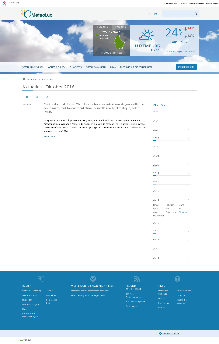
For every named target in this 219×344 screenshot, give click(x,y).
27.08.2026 (120, 27)
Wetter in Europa (56, 67)
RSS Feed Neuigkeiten (135, 301)
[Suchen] (196, 13)
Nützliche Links (184, 290)
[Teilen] (27, 96)
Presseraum (163, 303)
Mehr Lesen (50, 136)
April (155, 208)
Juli (180, 208)
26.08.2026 (102, 27)
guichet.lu (183, 3)
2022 (156, 147)
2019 (156, 173)
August (156, 211)
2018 (156, 182)
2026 (156, 112)
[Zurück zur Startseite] (36, 16)
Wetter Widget (132, 306)
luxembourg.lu (170, 3)
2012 (156, 249)
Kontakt (161, 307)
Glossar (161, 298)
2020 (156, 164)
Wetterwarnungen (96, 67)
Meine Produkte (170, 333)
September (171, 211)
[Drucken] (37, 96)
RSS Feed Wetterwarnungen (134, 295)
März (181, 204)
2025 (156, 121)
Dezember (158, 215)
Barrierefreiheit (51, 301)
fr (149, 14)
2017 (156, 191)
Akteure (49, 290)
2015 (156, 223)
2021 (156, 156)
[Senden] (47, 96)
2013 (156, 240)
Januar (156, 204)
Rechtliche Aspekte (182, 301)
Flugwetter (76, 67)
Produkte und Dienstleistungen (136, 67)
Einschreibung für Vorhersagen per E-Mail (90, 290)
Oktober (49, 79)
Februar (170, 204)
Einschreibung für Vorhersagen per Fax (88, 295)
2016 (41, 79)
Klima (113, 67)
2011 (156, 257)
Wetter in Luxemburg (33, 67)
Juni (167, 208)
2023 (156, 138)
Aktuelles (32, 79)
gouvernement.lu (197, 3)
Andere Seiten (212, 3)
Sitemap (181, 295)
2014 (156, 231)
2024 (156, 129)
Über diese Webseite (163, 292)
